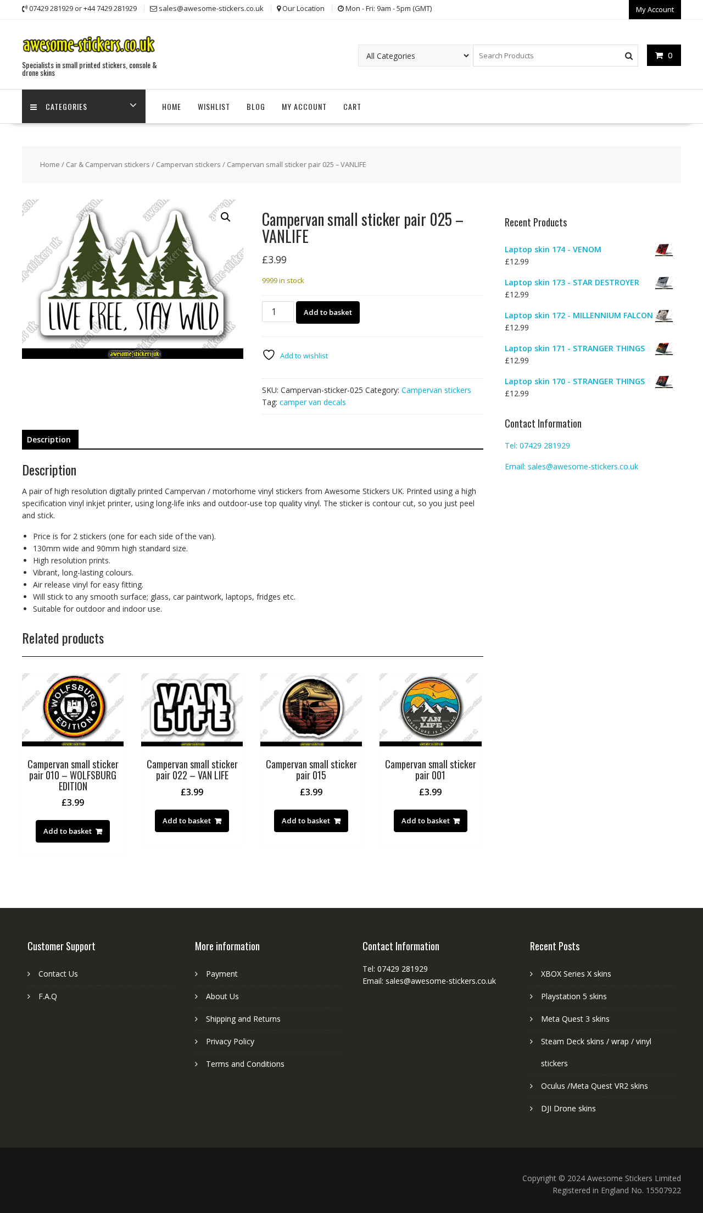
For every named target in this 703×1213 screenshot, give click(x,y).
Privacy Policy (230, 1041)
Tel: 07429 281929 (537, 445)
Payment (222, 973)
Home (171, 106)
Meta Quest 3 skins (575, 1018)
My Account (655, 9)
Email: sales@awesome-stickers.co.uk (571, 466)
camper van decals (313, 402)
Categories (66, 106)
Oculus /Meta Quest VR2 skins (594, 1086)
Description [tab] (49, 439)
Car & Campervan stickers (108, 164)
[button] (226, 217)
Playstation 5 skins (574, 996)
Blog (256, 106)
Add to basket (328, 312)
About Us (222, 996)
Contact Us (58, 973)
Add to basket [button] (67, 831)
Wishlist (214, 106)
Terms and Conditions (245, 1064)
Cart (352, 106)
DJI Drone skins (568, 1108)
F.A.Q (47, 996)
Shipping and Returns (243, 1018)
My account (304, 106)
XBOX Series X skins (576, 973)
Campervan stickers (188, 164)
